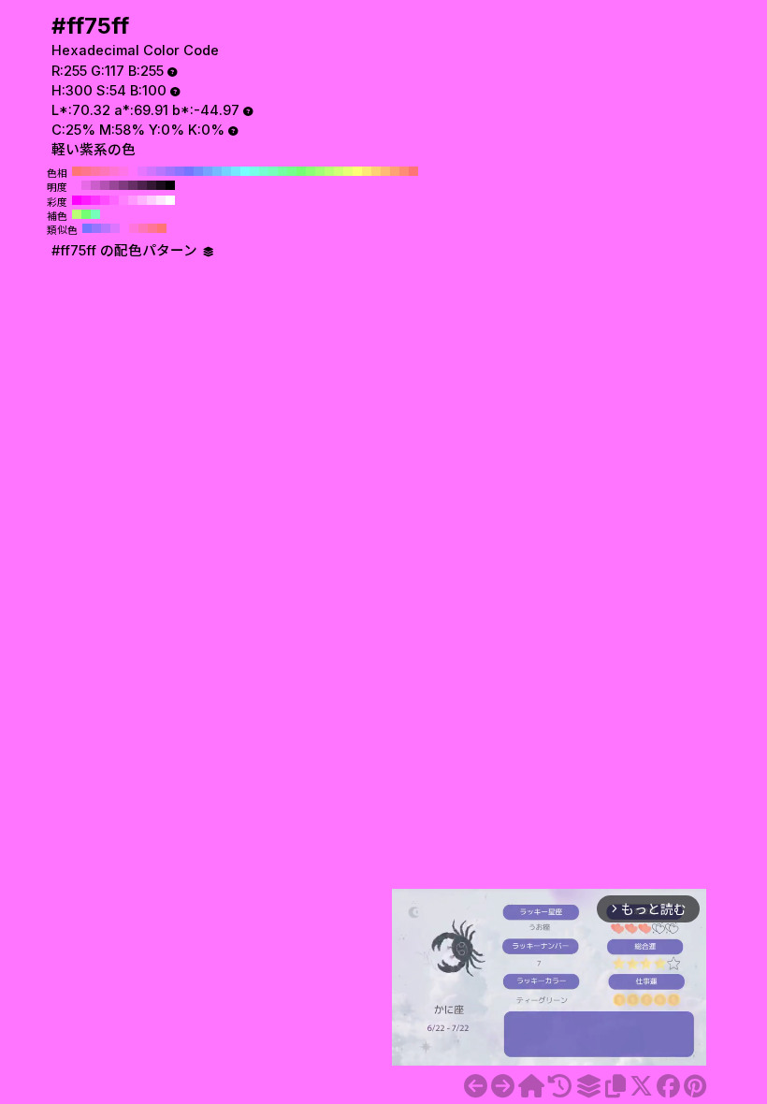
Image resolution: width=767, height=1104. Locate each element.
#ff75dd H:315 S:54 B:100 (133, 228)
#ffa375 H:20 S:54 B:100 (394, 171)
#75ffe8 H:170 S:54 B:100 (254, 171)
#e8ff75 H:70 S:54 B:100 (348, 171)
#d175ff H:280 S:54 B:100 (151, 171)
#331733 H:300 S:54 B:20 (151, 185)
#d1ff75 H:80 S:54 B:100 (338, 171)
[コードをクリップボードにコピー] (615, 1086)
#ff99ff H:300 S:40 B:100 (132, 200)
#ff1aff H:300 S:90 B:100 (86, 200)
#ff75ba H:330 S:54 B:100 (104, 171)
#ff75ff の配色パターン (126, 250)
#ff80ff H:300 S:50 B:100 (123, 200)
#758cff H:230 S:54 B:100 (198, 171)
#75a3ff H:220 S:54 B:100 (207, 171)
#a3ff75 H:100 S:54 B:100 (320, 171)
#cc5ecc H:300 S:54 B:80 (95, 185)
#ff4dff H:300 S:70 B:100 (104, 200)
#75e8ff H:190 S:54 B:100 (235, 171)
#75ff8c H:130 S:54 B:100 (292, 171)
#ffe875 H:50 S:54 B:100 (366, 171)
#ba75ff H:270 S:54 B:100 (161, 171)
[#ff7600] (502, 1086)
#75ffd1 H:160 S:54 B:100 (263, 171)
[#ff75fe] (475, 1086)
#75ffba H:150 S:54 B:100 (273, 171)
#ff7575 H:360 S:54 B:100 (76, 171)
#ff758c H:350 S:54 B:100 (86, 171)
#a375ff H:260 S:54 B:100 (170, 171)
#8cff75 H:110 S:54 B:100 (310, 171)
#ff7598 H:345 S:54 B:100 (152, 228)
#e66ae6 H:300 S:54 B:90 (86, 185)
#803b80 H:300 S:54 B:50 (123, 185)
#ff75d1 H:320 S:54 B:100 (114, 171)
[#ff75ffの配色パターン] (588, 1086)
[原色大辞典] (531, 1086)
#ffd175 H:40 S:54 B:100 (376, 171)
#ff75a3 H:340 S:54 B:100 (95, 171)
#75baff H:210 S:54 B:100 (217, 171)
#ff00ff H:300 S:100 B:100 (76, 200)
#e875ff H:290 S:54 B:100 (142, 171)
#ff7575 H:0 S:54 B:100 (413, 171)
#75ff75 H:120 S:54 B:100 (301, 171)
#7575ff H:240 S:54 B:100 (189, 171)
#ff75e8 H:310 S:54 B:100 (123, 171)
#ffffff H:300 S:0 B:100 (170, 200)
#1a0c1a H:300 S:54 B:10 (161, 185)
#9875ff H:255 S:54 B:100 (96, 228)
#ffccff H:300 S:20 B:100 (151, 200)
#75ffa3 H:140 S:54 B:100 (282, 171)
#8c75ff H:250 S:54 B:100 (179, 171)
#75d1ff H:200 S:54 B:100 (226, 171)
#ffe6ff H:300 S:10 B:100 (161, 200)
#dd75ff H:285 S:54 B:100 (115, 228)
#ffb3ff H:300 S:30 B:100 (142, 200)
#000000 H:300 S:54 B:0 (170, 185)
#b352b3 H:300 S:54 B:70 (104, 185)
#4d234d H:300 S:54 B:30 (142, 185)
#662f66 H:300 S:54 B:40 (132, 185)
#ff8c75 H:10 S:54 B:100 (404, 171)
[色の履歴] (560, 1086)
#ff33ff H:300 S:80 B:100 (95, 200)
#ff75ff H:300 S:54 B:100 (132, 171)
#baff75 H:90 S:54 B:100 (329, 171)
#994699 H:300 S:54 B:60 (114, 185)
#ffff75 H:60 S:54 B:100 (357, 171)
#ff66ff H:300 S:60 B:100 (114, 200)
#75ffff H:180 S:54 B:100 (245, 171)
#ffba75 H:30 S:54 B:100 (385, 171)
